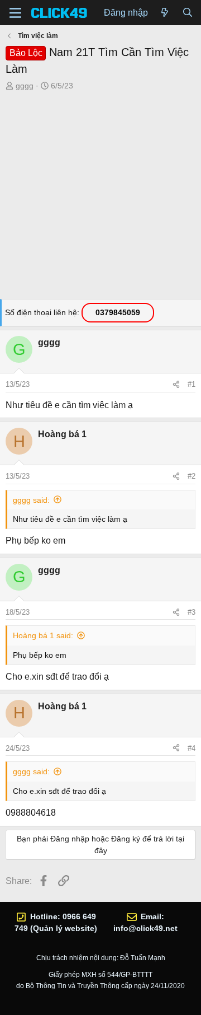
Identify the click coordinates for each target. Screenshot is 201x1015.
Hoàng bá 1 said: (43, 635)
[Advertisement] (100, 198)
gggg (25, 85)
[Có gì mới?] (165, 13)
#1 (191, 384)
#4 (191, 748)
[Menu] (15, 13)
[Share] (176, 384)
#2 (191, 476)
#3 (191, 612)
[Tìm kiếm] (187, 13)
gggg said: (31, 499)
